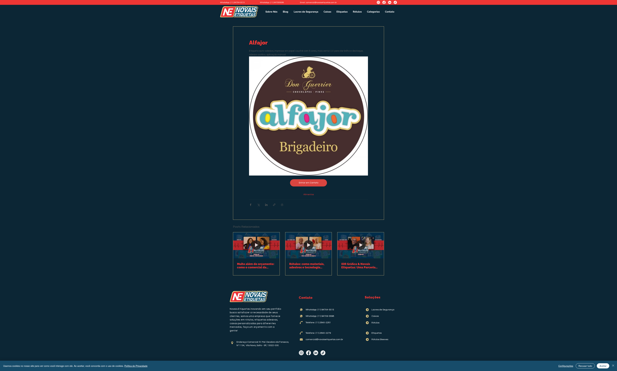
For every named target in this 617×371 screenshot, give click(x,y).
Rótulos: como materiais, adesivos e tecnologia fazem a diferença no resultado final (306, 265)
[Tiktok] (395, 2)
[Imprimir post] (282, 204)
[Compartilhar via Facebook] (250, 204)
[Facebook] (384, 2)
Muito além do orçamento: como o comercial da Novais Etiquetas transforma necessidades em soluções (255, 265)
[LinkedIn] (389, 2)
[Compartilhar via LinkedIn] (266, 204)
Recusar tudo (585, 365)
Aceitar (603, 365)
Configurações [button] (565, 365)
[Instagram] (378, 2)
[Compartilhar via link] (274, 204)
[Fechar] (613, 365)
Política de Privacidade (136, 365)
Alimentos (308, 194)
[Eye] (232, 342)
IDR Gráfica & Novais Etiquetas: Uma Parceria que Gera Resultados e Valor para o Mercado (358, 265)
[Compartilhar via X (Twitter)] (258, 204)
